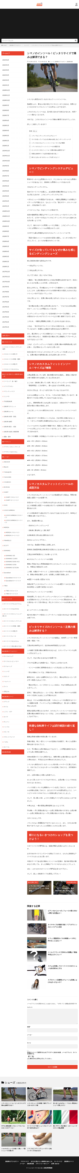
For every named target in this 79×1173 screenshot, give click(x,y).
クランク (6, 701)
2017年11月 (6, 276)
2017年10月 (6, 281)
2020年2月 (5, 140)
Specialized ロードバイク (13, 580)
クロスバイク (8, 342)
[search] (76, 40)
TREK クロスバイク (12, 591)
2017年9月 (5, 286)
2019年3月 (5, 196)
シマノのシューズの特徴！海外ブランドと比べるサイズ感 (39, 1104)
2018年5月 (5, 246)
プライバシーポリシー (42, 1163)
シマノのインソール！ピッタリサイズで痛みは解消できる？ (47, 45)
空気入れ (6, 691)
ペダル (6, 742)
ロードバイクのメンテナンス (12, 621)
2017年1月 (5, 327)
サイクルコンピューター (11, 661)
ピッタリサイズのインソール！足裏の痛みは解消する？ (47, 150)
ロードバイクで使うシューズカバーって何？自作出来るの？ (39, 1127)
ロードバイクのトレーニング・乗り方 (13, 615)
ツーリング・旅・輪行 (10, 381)
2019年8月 (5, 171)
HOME (5, 45)
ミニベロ (6, 396)
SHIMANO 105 (10, 555)
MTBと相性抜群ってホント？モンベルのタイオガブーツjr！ (13, 1127)
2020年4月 (5, 130)
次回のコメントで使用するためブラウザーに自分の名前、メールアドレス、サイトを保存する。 (52, 1053)
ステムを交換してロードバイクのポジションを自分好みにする (62, 967)
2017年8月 (5, 292)
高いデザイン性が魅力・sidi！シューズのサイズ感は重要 (65, 1127)
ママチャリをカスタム (10, 452)
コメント (30, 1007)
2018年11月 (6, 216)
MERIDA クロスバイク (12, 532)
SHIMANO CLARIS (11, 558)
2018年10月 (6, 221)
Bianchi (6, 467)
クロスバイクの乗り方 (10, 354)
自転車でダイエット (10, 406)
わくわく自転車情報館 (45, 1168)
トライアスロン (8, 386)
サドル (6, 706)
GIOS (5, 505)
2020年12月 (6, 90)
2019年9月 (5, 166)
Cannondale (7, 477)
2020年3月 (5, 135)
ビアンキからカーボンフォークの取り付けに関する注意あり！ (62, 912)
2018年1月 (5, 266)
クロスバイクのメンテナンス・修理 (13, 348)
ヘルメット (7, 681)
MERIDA (6, 527)
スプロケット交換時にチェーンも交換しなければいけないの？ (62, 981)
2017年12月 (6, 271)
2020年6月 (5, 120)
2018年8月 (5, 231)
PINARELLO (7, 540)
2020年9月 (5, 105)
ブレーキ (6, 732)
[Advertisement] (39, 24)
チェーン (6, 722)
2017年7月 (5, 297)
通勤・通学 (7, 436)
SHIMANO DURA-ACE (13, 561)
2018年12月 (6, 211)
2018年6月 (5, 241)
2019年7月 (5, 176)
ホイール (6, 747)
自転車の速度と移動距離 (11, 431)
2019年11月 (6, 155)
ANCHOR (7, 462)
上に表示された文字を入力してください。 (40, 1058)
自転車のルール (8, 411)
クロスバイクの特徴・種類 (12, 359)
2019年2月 (5, 201)
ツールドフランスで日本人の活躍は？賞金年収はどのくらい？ (62, 953)
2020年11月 (6, 95)
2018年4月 (5, 251)
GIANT (6, 492)
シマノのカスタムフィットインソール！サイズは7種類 (47, 143)
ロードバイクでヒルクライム (12, 604)
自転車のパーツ (8, 696)
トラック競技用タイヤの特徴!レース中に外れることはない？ (62, 939)
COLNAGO (7, 482)
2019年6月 (5, 181)
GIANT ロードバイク (12, 500)
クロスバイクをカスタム (11, 369)
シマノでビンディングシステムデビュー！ (43, 136)
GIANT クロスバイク (12, 497)
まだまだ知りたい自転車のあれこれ (13, 375)
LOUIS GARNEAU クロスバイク (13, 516)
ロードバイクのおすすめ (11, 609)
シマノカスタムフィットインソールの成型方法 (44, 146)
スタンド (6, 676)
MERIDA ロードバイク (12, 535)
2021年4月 (5, 70)
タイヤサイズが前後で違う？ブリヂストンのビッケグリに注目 (62, 926)
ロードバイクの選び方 (10, 631)
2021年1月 (5, 85)
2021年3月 (5, 75)
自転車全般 (70, 61)
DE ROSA (7, 487)
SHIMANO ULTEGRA (12, 567)
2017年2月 (5, 322)
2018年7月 (5, 236)
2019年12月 (6, 150)
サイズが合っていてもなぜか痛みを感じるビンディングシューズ (50, 139)
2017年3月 (5, 317)
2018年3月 (5, 256)
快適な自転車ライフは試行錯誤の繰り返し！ (44, 153)
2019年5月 (5, 186)
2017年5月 (5, 307)
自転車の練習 (8, 421)
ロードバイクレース (10, 636)
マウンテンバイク (9, 391)
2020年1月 (5, 145)
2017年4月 (5, 312)
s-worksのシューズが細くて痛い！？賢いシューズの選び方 (13, 1149)
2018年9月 (5, 226)
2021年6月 (5, 60)
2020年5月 (5, 125)
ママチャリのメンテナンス (12, 447)
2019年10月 (6, 161)
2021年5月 (5, 65)
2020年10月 (6, 100)
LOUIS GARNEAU (9, 510)
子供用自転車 (8, 401)
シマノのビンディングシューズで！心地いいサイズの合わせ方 (39, 1149)
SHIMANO (7, 550)
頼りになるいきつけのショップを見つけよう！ (44, 157)
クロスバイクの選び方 (10, 364)
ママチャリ (7, 442)
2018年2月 (5, 261)
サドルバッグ (8, 666)
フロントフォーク (9, 737)
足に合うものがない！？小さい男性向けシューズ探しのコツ (65, 1104)
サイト (29, 1043)
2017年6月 (5, 302)
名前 (29, 1026)
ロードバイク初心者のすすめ (12, 646)
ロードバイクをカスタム (11, 641)
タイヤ (6, 717)
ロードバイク (8, 599)
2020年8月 (5, 110)
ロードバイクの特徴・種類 (12, 626)
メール (29, 1035)
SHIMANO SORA (11, 564)
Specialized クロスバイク (13, 577)
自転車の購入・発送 (10, 426)
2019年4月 (5, 191)
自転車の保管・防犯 (10, 416)
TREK (6, 585)
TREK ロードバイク (12, 594)
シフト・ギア (8, 711)
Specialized (7, 572)
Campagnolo (7, 472)
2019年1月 (5, 206)
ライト (6, 686)
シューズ (26, 45)
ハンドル (6, 727)
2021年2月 (5, 80)
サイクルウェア (8, 656)
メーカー (6, 457)
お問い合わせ (55, 1163)
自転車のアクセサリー (15, 45)
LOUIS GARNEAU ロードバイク (13, 521)
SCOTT (6, 545)
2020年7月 (5, 115)
